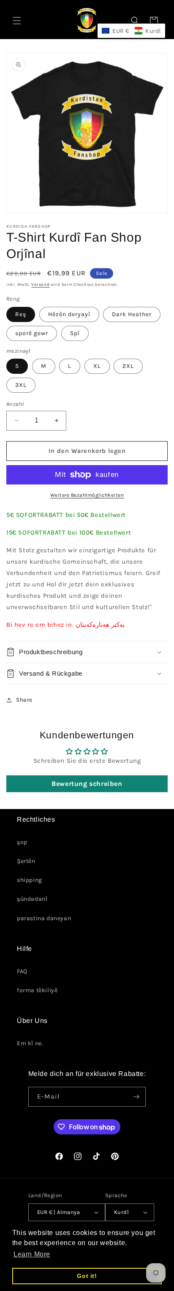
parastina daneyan (44, 918)
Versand (40, 284)
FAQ (22, 971)
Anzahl (15, 404)
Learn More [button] (32, 1254)
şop (22, 842)
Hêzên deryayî (69, 314)
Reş (20, 314)
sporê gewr (31, 333)
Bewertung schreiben (87, 784)
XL (97, 366)
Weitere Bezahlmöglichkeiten (87, 495)
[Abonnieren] (136, 1097)
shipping (29, 880)
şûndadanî (32, 898)
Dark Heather (132, 314)
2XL (128, 366)
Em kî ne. (30, 1043)
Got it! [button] (87, 1275)
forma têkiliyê (37, 990)
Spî (75, 333)
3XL (21, 385)
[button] (17, 20)
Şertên (26, 861)
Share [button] (24, 699)
